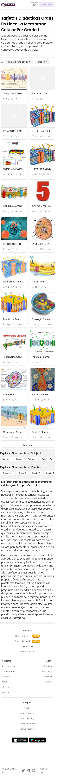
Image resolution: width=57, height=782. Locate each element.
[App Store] (20, 740)
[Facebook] (28, 770)
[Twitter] (23, 770)
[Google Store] (37, 740)
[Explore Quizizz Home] (8, 5)
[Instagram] (33, 770)
